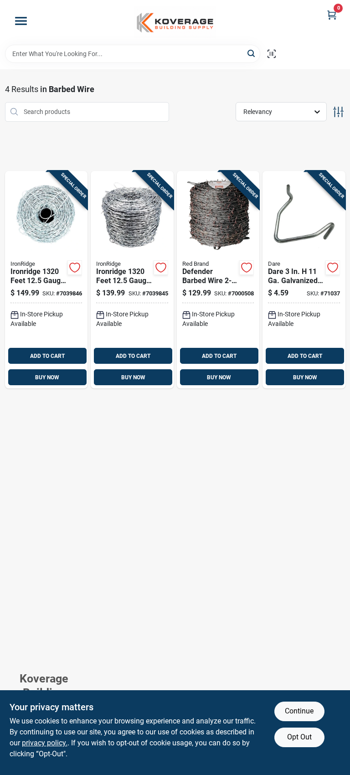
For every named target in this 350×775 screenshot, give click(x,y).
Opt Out (299, 737)
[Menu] (21, 21)
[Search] (251, 53)
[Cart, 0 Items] (331, 15)
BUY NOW (47, 377)
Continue (299, 711)
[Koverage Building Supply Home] (175, 22)
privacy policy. (44, 743)
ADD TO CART (47, 356)
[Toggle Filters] (338, 112)
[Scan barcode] (271, 54)
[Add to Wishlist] (74, 267)
